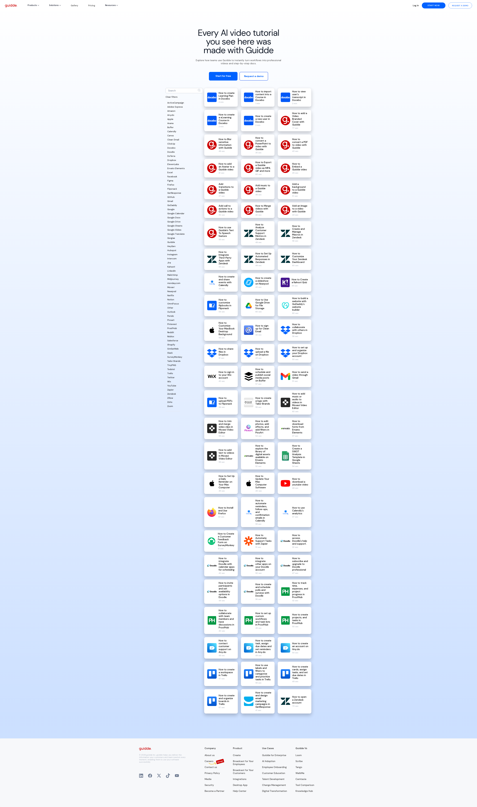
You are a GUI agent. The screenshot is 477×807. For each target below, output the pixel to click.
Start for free (223, 76)
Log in (416, 5)
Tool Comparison (305, 785)
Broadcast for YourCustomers (243, 772)
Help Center (239, 791)
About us (210, 755)
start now (434, 5)
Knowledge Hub (304, 791)
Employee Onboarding (274, 767)
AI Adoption (268, 761)
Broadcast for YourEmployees (243, 763)
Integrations (239, 779)
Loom (299, 755)
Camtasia (301, 779)
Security (209, 785)
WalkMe (300, 773)
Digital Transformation (274, 791)
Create (237, 755)
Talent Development (273, 779)
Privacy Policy (212, 773)
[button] (33, 5)
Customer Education (273, 773)
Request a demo (254, 76)
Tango (299, 767)
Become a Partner (214, 791)
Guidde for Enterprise (274, 755)
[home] (11, 5)
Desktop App (240, 785)
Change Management (274, 785)
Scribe (299, 761)
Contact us (211, 767)
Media (208, 779)
